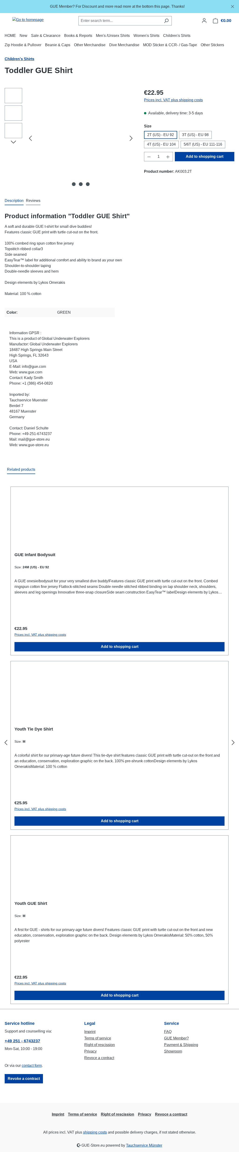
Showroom (173, 1051)
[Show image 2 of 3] (81, 184)
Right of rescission (99, 1045)
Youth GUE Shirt (30, 903)
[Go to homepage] (28, 20)
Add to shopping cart (204, 156)
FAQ (168, 1032)
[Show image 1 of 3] (74, 184)
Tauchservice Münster (144, 1145)
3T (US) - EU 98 (195, 135)
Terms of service (97, 1038)
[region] (119, 6)
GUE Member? (176, 1038)
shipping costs (95, 1132)
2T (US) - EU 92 (160, 135)
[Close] (233, 6)
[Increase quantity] (168, 156)
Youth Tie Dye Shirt (33, 729)
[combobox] (119, 20)
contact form (32, 1066)
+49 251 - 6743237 (22, 1041)
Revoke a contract (24, 1079)
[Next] (131, 138)
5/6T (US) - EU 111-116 (203, 144)
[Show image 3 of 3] (88, 184)
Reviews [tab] (33, 201)
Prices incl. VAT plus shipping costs (173, 100)
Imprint (89, 1032)
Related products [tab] (21, 469)
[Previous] (30, 138)
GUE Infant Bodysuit (34, 554)
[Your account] (204, 20)
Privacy (90, 1051)
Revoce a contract (99, 1058)
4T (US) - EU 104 (161, 144)
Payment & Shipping (181, 1045)
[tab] (14, 201)
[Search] (166, 20)
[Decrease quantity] (149, 156)
